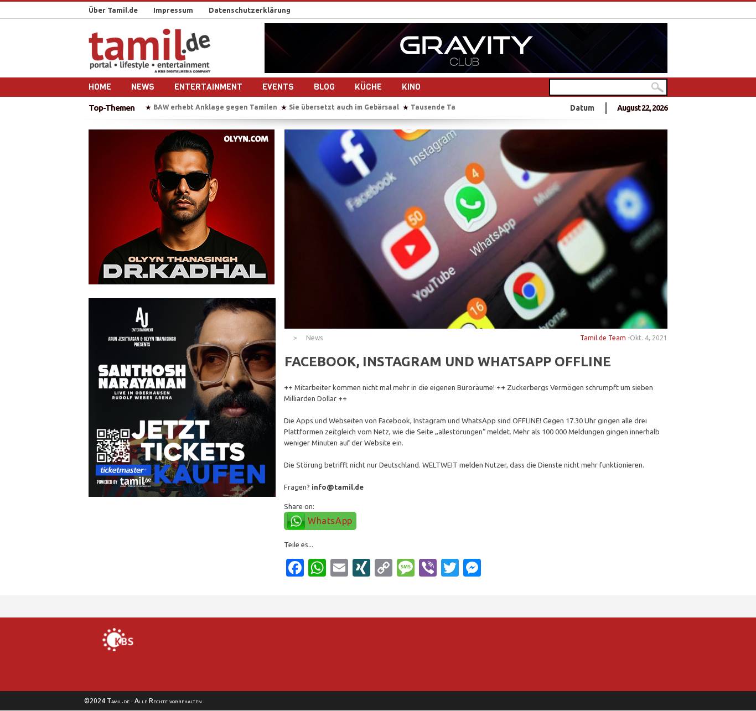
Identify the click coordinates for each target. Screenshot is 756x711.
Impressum (173, 10)
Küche (368, 86)
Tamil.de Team (603, 337)
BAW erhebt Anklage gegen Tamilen (215, 107)
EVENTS (278, 86)
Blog (324, 86)
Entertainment (208, 86)
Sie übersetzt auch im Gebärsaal (344, 107)
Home (100, 86)
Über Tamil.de (113, 10)
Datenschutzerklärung (250, 10)
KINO (411, 86)
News (142, 86)
